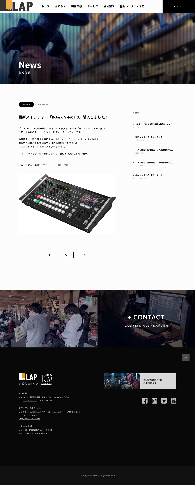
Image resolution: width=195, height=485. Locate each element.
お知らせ (60, 6)
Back (67, 255)
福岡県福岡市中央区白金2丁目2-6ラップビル (49, 397)
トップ (45, 6)
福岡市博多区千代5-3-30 (41, 430)
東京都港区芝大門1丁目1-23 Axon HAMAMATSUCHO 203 (55, 412)
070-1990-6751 (30, 415)
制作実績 (76, 6)
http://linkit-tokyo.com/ (29, 419)
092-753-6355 (29, 401)
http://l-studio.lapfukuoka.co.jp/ (33, 433)
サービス (93, 6)
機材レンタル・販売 (132, 6)
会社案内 (109, 6)
